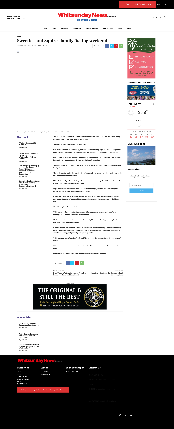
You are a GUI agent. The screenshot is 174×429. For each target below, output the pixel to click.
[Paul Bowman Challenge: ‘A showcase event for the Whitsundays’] (44, 347)
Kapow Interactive (91, 420)
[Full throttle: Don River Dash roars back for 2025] (44, 326)
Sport (19, 36)
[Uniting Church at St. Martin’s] (44, 146)
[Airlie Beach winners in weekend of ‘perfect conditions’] (44, 337)
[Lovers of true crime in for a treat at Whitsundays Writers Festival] (44, 156)
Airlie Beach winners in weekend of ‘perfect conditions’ (28, 335)
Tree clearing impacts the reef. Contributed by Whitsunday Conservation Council (29, 183)
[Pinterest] (116, 46)
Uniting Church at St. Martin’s (27, 144)
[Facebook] (149, 17)
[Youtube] (160, 17)
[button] (164, 17)
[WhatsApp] (121, 46)
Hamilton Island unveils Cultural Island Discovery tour (107, 274)
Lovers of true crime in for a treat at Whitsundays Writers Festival (28, 156)
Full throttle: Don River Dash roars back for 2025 (29, 324)
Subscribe (141, 190)
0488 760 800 (108, 392)
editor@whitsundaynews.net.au (99, 394)
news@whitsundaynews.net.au (99, 397)
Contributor (22, 46)
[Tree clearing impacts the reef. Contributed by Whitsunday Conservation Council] (44, 184)
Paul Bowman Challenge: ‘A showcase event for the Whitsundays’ (29, 346)
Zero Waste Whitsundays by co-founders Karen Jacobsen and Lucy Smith (69, 274)
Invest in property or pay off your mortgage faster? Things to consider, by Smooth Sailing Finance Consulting (29, 170)
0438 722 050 (99, 384)
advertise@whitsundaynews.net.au (113, 404)
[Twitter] (156, 17)
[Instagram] (153, 17)
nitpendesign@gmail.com (115, 407)
